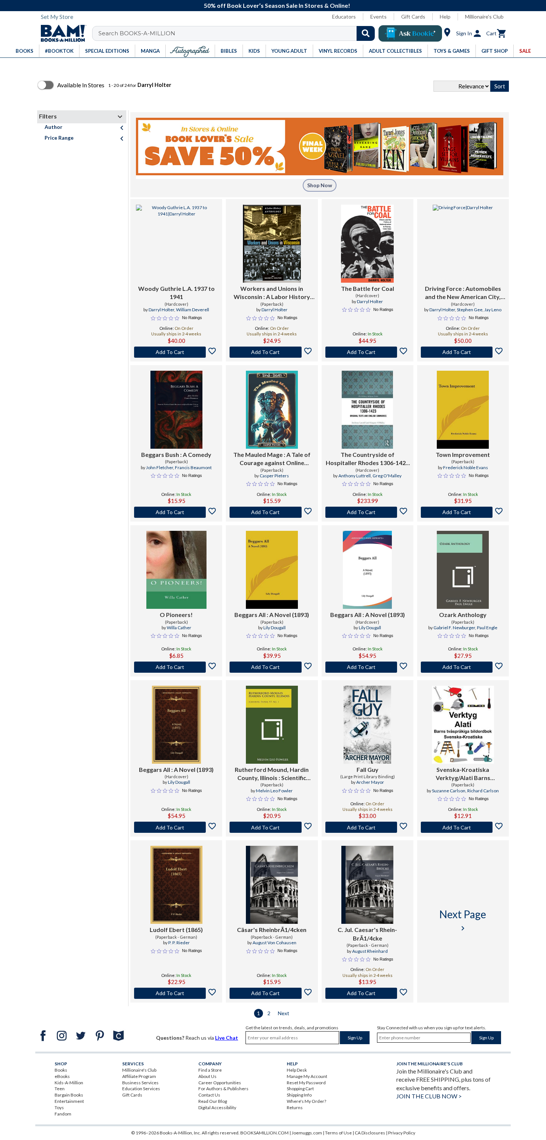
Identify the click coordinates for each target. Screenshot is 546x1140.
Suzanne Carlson (448, 790)
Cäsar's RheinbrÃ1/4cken (271, 929)
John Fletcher (159, 467)
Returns (295, 1107)
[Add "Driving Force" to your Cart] (463, 352)
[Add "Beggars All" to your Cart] (272, 667)
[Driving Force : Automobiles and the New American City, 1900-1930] (463, 244)
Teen (60, 1088)
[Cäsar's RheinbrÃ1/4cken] (272, 885)
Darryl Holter (161, 309)
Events (378, 16)
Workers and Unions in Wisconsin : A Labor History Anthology (272, 293)
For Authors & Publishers (223, 1088)
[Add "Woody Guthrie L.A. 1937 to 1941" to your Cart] (176, 352)
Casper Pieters (274, 475)
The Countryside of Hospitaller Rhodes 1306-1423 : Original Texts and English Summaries (367, 459)
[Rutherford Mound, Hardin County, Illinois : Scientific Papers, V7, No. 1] (272, 725)
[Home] (61, 33)
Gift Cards (413, 16)
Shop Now (319, 185)
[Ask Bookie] (410, 33)
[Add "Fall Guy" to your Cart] (367, 827)
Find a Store (210, 1070)
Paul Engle (487, 627)
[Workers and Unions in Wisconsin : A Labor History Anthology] (271, 244)
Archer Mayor (370, 782)
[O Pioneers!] (176, 570)
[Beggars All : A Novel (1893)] (272, 570)
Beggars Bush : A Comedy (176, 454)
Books (61, 1070)
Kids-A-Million (69, 1082)
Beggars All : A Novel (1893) (271, 614)
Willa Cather (179, 627)
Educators (344, 16)
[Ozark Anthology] (463, 570)
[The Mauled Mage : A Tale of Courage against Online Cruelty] (272, 410)
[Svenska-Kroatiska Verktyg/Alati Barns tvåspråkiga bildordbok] (463, 725)
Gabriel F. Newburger (454, 627)
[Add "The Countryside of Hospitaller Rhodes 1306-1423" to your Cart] (367, 512)
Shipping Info (299, 1095)
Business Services (140, 1082)
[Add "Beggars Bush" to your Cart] (176, 512)
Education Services (141, 1088)
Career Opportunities (219, 1082)
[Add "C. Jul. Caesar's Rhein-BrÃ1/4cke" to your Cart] (367, 993)
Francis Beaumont (193, 467)
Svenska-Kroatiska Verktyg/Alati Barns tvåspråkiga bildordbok (463, 774)
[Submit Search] (366, 33)
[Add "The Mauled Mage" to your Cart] (272, 512)
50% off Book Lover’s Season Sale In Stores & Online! (277, 5)
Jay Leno (492, 309)
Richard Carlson (483, 790)
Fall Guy (367, 769)
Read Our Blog (212, 1101)
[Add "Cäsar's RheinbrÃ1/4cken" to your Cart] (272, 993)
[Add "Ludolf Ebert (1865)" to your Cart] (176, 993)
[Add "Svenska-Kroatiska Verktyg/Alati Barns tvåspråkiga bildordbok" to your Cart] (463, 827)
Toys (59, 1107)
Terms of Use (338, 1133)
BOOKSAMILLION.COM (264, 1133)
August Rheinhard (370, 951)
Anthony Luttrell (354, 475)
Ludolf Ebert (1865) (176, 929)
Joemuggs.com (307, 1133)
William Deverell (192, 309)
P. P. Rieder (179, 942)
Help (445, 16)
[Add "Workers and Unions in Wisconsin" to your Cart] (272, 352)
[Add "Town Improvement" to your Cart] (463, 512)
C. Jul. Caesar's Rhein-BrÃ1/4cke (367, 933)
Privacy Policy (401, 1133)
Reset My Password (306, 1082)
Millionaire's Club (484, 16)
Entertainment (69, 1101)
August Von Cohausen (274, 942)
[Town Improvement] (463, 410)
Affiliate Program (139, 1076)
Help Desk (297, 1070)
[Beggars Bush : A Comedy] (176, 410)
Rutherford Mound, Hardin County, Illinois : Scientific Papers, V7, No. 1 (272, 774)
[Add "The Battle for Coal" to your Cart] (367, 352)
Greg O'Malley (387, 475)
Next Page (462, 920)
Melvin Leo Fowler (274, 790)
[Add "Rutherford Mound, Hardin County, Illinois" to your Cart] (272, 827)
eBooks (62, 1076)
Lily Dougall (274, 627)
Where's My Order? (306, 1101)
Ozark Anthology (463, 614)
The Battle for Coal (367, 288)
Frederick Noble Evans (465, 467)
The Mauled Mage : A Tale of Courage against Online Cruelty (272, 459)
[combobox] (238, 33)
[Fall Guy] (367, 725)
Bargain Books (69, 1095)
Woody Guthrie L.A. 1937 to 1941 (176, 292)
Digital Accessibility (217, 1107)
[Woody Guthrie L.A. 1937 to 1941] (176, 244)
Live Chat (226, 1038)
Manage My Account (307, 1076)
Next (283, 1013)
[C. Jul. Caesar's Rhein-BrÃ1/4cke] (367, 885)
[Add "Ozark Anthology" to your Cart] (463, 667)
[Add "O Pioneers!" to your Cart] (176, 667)
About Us (207, 1076)
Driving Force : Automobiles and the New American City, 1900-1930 (463, 293)
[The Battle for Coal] (367, 244)
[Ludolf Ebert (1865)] (176, 885)
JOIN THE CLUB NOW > (429, 1096)
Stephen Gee (469, 309)
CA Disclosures (370, 1133)
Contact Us (209, 1095)
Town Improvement (463, 454)
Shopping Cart (300, 1088)
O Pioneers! (176, 614)
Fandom (63, 1114)
